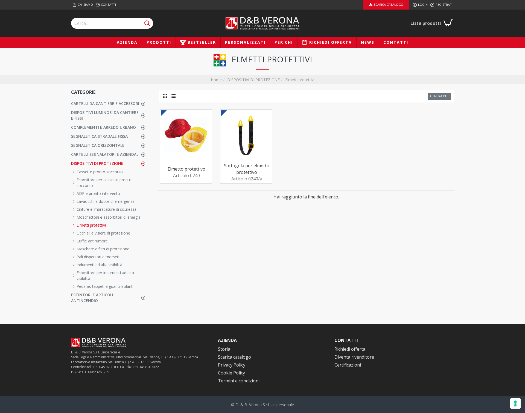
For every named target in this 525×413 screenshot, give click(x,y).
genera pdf (439, 96)
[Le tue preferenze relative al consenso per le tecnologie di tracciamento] (515, 403)
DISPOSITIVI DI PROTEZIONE (253, 79)
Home (216, 79)
